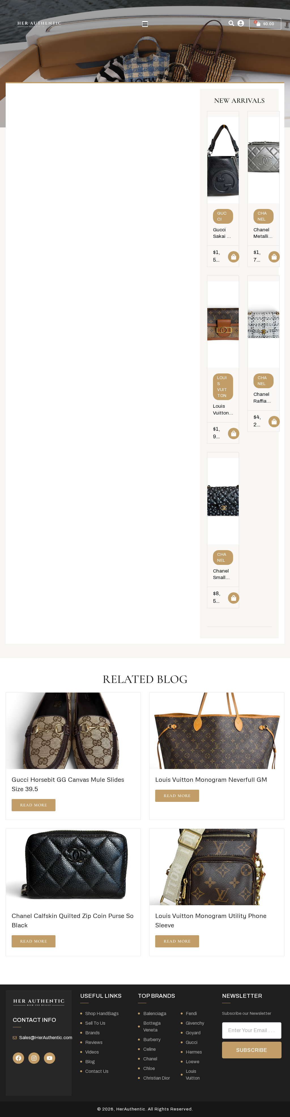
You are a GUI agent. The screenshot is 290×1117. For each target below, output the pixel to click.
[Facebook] (18, 1058)
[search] (231, 23)
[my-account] (240, 23)
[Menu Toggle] (145, 24)
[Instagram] (34, 1058)
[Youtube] (49, 1058)
